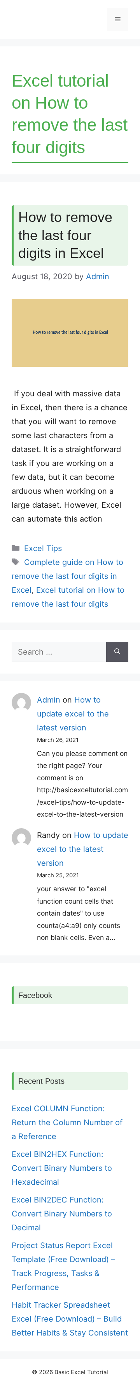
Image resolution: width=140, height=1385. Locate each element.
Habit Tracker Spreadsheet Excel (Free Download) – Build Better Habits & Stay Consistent (70, 1318)
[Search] (117, 652)
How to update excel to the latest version (73, 713)
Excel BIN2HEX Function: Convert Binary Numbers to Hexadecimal (62, 1168)
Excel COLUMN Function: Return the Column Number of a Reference (67, 1122)
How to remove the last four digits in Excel (65, 235)
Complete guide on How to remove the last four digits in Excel (67, 576)
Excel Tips (43, 548)
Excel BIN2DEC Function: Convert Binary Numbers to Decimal (62, 1213)
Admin (48, 699)
